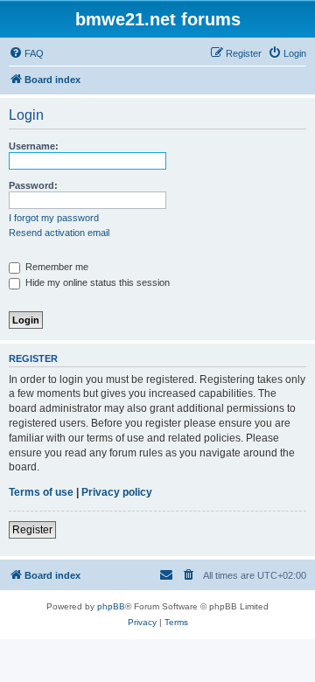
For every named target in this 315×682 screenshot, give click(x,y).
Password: (33, 185)
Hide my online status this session (96, 282)
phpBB (111, 606)
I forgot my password (54, 217)
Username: (34, 146)
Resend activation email (59, 232)
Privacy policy (116, 492)
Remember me (55, 266)
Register (32, 530)
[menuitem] (26, 53)
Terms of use (41, 492)
